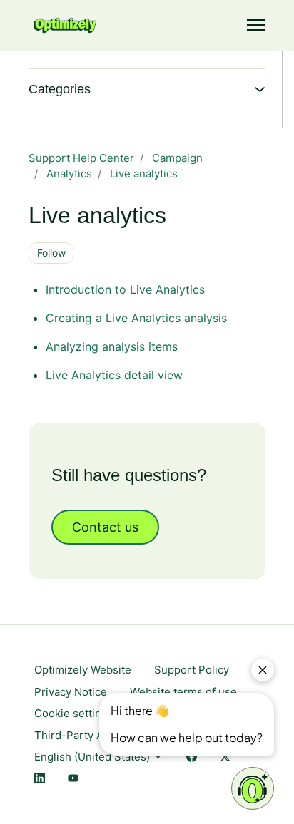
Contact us (105, 527)
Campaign (177, 158)
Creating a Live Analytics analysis (136, 318)
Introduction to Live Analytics (125, 289)
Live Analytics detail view (114, 375)
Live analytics (144, 173)
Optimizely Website (82, 669)
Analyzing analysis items (112, 346)
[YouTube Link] (73, 779)
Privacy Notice (70, 692)
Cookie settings (73, 713)
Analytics (69, 173)
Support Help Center (81, 158)
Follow (51, 253)
